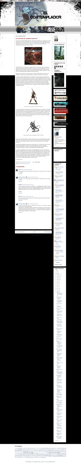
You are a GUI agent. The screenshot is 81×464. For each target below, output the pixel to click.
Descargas (17, 450)
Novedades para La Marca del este (59, 380)
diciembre (58, 274)
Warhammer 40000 (57, 456)
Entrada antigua (47, 231)
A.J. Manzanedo (58, 237)
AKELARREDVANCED (59, 180)
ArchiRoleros (58, 262)
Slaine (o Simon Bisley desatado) (59, 394)
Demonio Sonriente (59, 264)
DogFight (27, 450)
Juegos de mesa (61, 451)
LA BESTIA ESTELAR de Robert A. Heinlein (59, 233)
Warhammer (50, 456)
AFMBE (19, 448)
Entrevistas (45, 450)
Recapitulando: (58, 336)
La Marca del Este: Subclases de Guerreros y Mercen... (59, 354)
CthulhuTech (46, 449)
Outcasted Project (59, 232)
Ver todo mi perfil (57, 146)
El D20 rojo (57, 205)
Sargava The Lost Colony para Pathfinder (59, 297)
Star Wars (26, 456)
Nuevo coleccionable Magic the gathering (58, 366)
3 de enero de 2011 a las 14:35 (27, 196)
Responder (20, 173)
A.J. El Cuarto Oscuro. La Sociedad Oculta (60, 218)
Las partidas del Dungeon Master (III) (59, 315)
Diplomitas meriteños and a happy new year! (60, 186)
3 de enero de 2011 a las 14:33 (27, 184)
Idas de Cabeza (35, 451)
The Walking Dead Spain (60, 209)
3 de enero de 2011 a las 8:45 (32, 177)
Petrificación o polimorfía (60, 256)
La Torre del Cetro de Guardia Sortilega (59, 331)
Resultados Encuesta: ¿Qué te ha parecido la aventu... (59, 410)
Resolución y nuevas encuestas (59, 309)
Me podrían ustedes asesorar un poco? (60, 181)
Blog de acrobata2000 (59, 176)
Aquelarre (34, 448)
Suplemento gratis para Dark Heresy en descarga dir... (59, 372)
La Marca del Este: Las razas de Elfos (59, 417)
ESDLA (50, 450)
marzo (58, 288)
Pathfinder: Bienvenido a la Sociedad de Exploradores (59, 343)
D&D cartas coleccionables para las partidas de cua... (59, 386)
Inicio (34, 231)
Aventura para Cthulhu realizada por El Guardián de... (59, 294)
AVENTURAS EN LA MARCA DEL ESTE (59, 195)
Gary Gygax (20, 451)
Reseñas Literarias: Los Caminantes (59, 402)
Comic (19, 449)
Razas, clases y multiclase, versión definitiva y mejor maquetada (59, 252)
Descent (23, 450)
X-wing (26, 457)
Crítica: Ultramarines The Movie (59, 362)
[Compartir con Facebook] (38, 162)
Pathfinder (21, 455)
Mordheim (34, 454)
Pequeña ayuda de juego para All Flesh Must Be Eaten (59, 350)
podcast (34, 455)
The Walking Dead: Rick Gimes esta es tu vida (59, 346)
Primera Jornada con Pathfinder (59, 329)
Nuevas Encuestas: (59, 339)
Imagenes (39, 451)
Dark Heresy (52, 449)
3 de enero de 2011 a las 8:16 (27, 169)
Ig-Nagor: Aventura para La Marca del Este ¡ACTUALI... (59, 359)
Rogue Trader (64, 455)
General (24, 451)
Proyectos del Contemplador (43, 455)
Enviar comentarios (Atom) (35, 235)
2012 (56, 271)
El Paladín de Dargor (59, 250)
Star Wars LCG (31, 456)
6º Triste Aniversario (59, 214)
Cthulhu (40, 449)
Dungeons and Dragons (38, 450)
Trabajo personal (58, 237)
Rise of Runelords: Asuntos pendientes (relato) (60, 201)
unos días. (31, 42)
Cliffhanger (63, 448)
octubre (58, 277)
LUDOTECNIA (58, 246)
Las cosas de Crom (59, 200)
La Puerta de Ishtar (59, 223)
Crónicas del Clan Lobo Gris (59, 167)
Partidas (27, 163)
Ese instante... (58, 196)
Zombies (42, 457)
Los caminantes (20, 454)
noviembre (58, 276)
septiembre (58, 279)
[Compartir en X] (37, 162)
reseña (58, 455)
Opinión (58, 454)
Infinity (43, 451)
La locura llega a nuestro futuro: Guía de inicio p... (59, 326)
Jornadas (46, 451)
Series (19, 456)
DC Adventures (57, 449)
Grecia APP (57, 228)
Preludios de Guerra (58, 168)
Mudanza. (57, 256)
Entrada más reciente (20, 231)
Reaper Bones (53, 455)
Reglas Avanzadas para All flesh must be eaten (59, 437)
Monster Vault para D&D (59, 370)
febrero (58, 289)
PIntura (30, 455)
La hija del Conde (58, 246)
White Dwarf (22, 457)
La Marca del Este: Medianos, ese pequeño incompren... (59, 391)
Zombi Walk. (38, 457)
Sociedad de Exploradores (60, 185)
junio (57, 283)
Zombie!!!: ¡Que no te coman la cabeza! (59, 420)
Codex (16, 449)
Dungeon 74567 (58, 176)
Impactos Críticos (58, 241)
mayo (57, 285)
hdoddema (43, 461)
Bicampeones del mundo (59, 172)
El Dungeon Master (22, 177)
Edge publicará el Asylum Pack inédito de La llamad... (59, 376)
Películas (26, 455)
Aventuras (44, 448)
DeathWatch (63, 449)
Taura (36, 456)
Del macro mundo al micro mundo (59, 242)
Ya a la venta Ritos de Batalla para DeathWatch (59, 301)
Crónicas (36, 449)
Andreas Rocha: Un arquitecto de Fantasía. (59, 413)
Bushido (55, 448)
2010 (56, 440)
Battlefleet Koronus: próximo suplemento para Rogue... (59, 406)
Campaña (58, 448)
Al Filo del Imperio (24, 448)
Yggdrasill (29, 457)
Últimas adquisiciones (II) (59, 400)
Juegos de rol (26, 452)
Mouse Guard (39, 454)
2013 (56, 270)
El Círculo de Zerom (59, 214)
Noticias (47, 454)
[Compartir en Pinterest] (39, 162)
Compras (23, 449)
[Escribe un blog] (36, 162)
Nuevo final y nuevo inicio (60, 205)
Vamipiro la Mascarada (44, 456)
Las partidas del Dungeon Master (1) (59, 428)
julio (57, 282)
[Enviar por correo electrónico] (35, 162)
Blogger (54, 461)
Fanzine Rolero (55, 450)
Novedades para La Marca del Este (59, 335)
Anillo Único (30, 448)
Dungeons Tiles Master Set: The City (59, 397)
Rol (16, 456)
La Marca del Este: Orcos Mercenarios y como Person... (59, 424)
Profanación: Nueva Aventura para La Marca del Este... (59, 321)
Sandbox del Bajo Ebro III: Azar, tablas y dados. (60, 191)
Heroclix (30, 451)
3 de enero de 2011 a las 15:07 (32, 203)
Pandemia (62, 454)
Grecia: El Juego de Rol (59, 228)
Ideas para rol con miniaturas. (59, 431)
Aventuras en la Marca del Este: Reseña (59, 434)
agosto (58, 280)
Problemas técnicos (59, 338)
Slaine (22, 456)
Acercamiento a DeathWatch (58, 306)
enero (57, 291)
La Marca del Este (23, 163)
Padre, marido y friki (59, 171)
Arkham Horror (39, 448)
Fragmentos (61, 450)
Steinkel (19, 169)
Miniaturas (29, 454)
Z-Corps (34, 457)
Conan (28, 449)
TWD (39, 456)
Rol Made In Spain (59, 260)
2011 (56, 273)
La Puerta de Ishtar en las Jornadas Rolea (59, 224)
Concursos (32, 449)
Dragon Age (30, 450)
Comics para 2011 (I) (59, 304)
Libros (64, 452)
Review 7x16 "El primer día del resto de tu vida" (60, 210)
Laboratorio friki (58, 190)
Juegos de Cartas (53, 451)
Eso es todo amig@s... (59, 219)
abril (57, 286)
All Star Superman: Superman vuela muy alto (59, 311)
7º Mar (16, 448)
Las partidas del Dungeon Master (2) (59, 382)
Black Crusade (50, 448)
